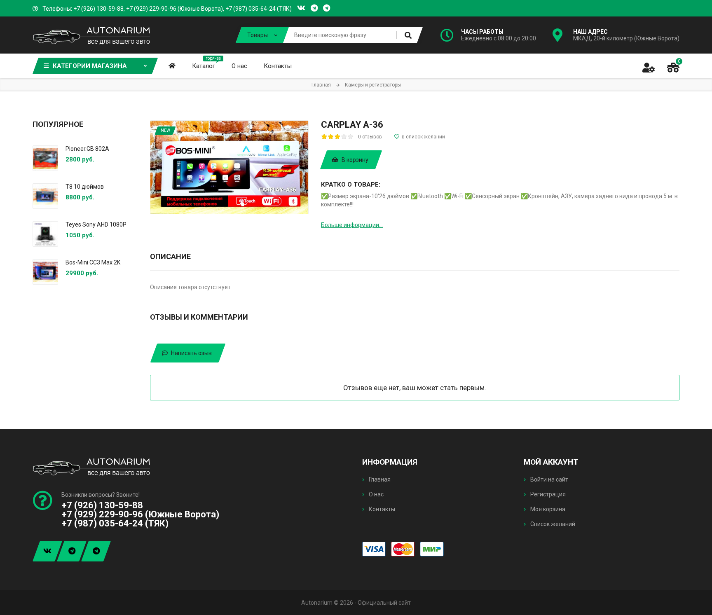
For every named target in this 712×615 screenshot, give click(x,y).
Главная (379, 479)
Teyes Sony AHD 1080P (96, 224)
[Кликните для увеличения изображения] (229, 167)
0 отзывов (370, 137)
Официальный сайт (384, 602)
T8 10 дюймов (85, 186)
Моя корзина (547, 509)
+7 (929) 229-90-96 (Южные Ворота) (174, 8)
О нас (376, 494)
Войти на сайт (548, 479)
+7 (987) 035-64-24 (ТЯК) (258, 8)
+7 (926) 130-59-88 (98, 8)
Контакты (381, 509)
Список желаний (552, 524)
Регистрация (547, 494)
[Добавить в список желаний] (419, 136)
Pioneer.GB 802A (87, 148)
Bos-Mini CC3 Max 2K (93, 262)
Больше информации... (352, 225)
